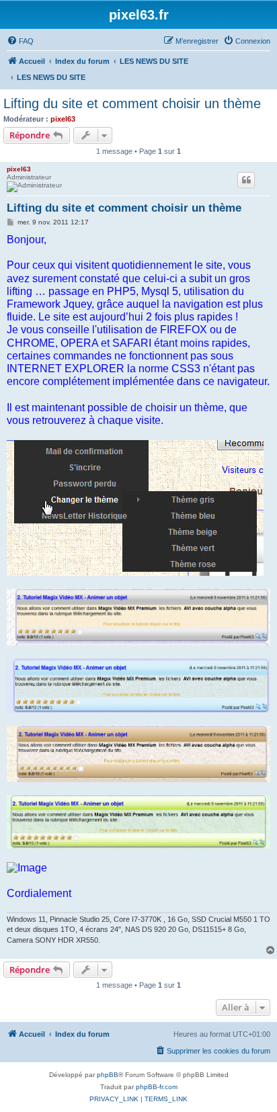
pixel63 (62, 119)
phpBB (107, 1074)
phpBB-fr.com (156, 1086)
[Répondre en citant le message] (246, 180)
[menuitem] (20, 41)
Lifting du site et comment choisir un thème (132, 103)
